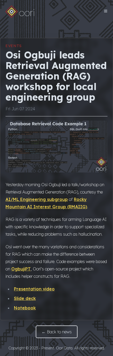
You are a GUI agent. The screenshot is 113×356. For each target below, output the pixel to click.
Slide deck (25, 298)
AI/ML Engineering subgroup (37, 199)
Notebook (25, 307)
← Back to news (57, 331)
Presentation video (34, 288)
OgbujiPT (21, 268)
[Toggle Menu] (106, 11)
